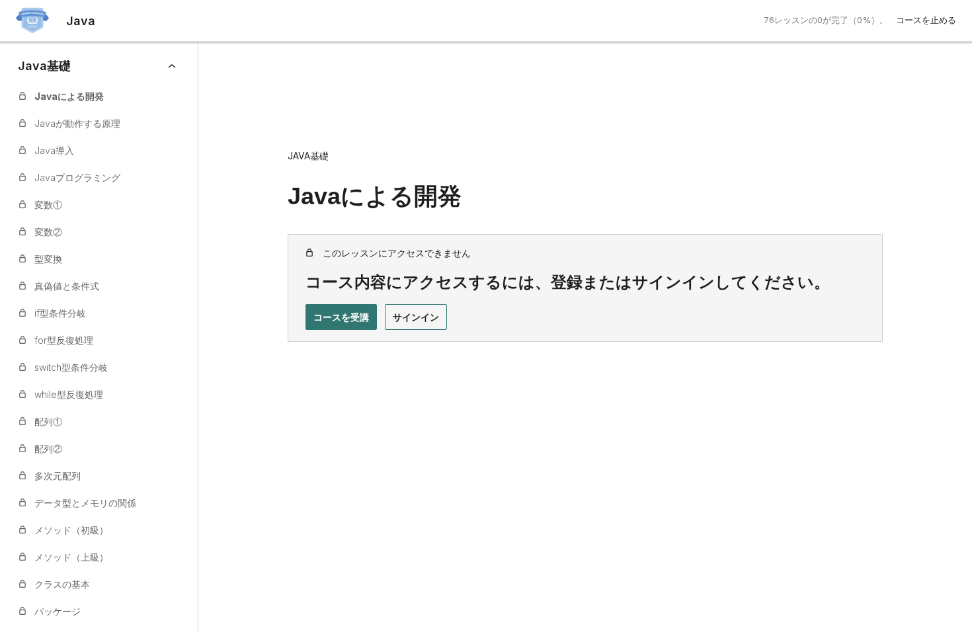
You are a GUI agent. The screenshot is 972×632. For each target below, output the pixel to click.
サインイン (416, 317)
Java (80, 21)
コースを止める (926, 20)
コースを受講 (341, 317)
